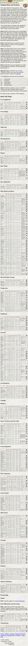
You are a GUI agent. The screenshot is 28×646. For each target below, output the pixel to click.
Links (14, 2)
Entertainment (4, 2)
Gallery (10, 2)
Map (17, 2)
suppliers (18, 73)
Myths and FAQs (20, 634)
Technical (15, 1)
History (6, 1)
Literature (20, 1)
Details (10, 1)
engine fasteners (20, 601)
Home (2, 1)
